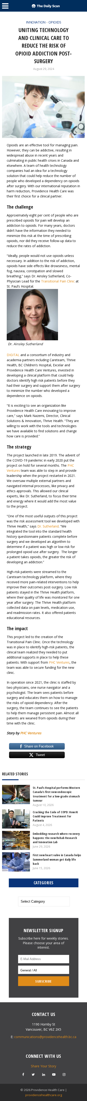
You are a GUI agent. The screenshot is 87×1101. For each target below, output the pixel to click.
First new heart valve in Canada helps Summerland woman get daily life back (57, 859)
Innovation (35, 22)
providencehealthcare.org (43, 1095)
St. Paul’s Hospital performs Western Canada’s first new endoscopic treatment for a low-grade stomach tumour (56, 794)
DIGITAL (13, 355)
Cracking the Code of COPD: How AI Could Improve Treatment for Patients (55, 816)
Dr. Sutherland (48, 526)
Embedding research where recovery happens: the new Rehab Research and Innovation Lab (56, 838)
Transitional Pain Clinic (58, 281)
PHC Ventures (59, 662)
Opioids (54, 22)
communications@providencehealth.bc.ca (45, 1037)
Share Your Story (43, 1066)
